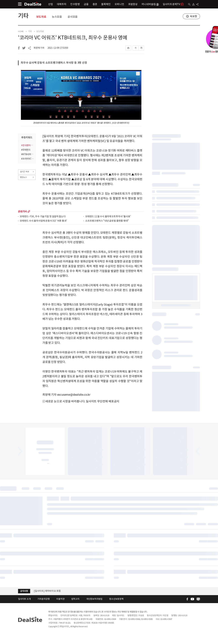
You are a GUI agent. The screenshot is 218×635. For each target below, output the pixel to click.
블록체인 (106, 4)
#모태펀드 (26, 150)
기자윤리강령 (44, 599)
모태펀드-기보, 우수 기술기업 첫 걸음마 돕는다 (43, 216)
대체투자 (61, 4)
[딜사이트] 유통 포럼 (44, 591)
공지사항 (24, 591)
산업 (50, 4)
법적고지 (75, 599)
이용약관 (60, 599)
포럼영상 (133, 4)
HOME (21, 31)
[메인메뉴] (20, 4)
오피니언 (119, 4)
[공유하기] (197, 4)
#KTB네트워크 (27, 154)
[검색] (189, 4)
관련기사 (22, 211)
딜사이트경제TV (171, 4)
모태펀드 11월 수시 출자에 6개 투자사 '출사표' (108, 216)
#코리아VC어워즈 (27, 159)
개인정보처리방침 (94, 599)
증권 (95, 4)
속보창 (193, 16)
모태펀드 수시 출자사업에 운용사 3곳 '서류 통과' (43, 221)
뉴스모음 (57, 17)
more (29, 211)
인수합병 (75, 4)
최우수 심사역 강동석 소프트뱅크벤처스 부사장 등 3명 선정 (54, 62)
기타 (23, 15)
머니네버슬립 (149, 4)
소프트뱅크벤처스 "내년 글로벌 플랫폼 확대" (107, 221)
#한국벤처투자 (27, 145)
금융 (86, 4)
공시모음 (73, 17)
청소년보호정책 (116, 599)
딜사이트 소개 (24, 599)
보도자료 (41, 17)
